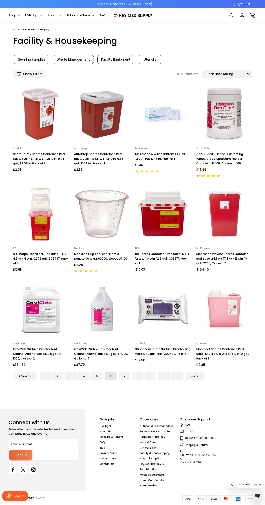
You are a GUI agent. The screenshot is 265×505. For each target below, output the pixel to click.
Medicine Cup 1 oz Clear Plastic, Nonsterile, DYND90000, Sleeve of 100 (100, 256)
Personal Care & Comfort (156, 431)
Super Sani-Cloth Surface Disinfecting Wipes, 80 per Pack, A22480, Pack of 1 (163, 351)
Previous (26, 376)
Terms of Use (108, 458)
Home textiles (148, 485)
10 (164, 376)
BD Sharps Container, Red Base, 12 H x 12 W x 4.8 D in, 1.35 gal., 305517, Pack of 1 (162, 258)
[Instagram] (33, 469)
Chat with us (193, 431)
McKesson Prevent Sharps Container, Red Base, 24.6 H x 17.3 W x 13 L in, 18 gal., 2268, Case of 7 (223, 258)
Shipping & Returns (80, 15)
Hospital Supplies (150, 458)
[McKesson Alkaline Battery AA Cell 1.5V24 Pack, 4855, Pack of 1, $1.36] (163, 114)
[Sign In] (242, 15)
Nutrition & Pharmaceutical (157, 426)
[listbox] (233, 74)
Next (193, 376)
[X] (23, 469)
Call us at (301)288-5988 (200, 438)
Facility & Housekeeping (155, 453)
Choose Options (41, 133)
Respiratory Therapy (152, 437)
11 (177, 376)
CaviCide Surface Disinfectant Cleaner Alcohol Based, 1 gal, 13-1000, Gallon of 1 (101, 354)
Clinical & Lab (148, 447)
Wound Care (148, 442)
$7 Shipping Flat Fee (132, 4)
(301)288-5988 (243, 4)
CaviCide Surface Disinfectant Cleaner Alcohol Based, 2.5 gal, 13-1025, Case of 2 (38, 354)
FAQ (102, 15)
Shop (12, 15)
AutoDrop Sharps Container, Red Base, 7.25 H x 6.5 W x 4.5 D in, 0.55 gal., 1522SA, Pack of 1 (98, 159)
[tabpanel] (31, 59)
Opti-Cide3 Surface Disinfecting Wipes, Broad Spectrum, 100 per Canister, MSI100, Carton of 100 (219, 159)
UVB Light (32, 15)
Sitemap (40, 497)
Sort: (210, 74)
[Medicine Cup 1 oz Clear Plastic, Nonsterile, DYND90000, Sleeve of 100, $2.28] (102, 214)
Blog (102, 447)
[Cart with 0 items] (252, 15)
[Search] (232, 15)
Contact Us (107, 464)
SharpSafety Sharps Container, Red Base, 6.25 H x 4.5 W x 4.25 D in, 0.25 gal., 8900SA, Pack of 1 (39, 159)
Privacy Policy (108, 453)
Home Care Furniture (153, 480)
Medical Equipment (152, 475)
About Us (54, 15)
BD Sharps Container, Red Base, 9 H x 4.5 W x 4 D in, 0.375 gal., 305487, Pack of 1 (40, 258)
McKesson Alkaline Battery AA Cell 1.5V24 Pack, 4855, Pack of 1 (160, 156)
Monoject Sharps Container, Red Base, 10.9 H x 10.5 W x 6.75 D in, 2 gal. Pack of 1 (222, 354)
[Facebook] (13, 469)
